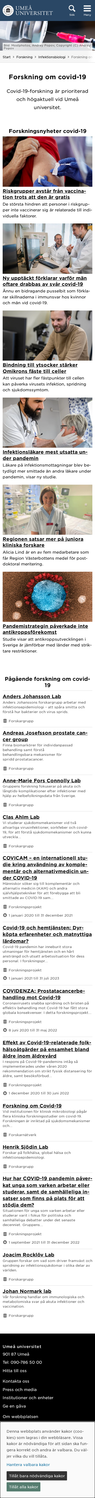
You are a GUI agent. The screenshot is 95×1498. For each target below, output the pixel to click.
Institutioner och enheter (28, 1397)
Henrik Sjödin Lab (25, 1147)
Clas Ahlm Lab (21, 817)
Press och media (20, 1389)
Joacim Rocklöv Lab (28, 1255)
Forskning (24, 57)
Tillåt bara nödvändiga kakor (37, 1475)
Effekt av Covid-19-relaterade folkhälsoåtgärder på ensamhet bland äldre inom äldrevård (47, 1049)
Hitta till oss (15, 1370)
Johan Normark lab (27, 1291)
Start (7, 57)
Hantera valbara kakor (28, 1464)
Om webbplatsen (20, 1416)
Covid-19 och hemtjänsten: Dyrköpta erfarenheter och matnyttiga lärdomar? (47, 934)
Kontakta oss (16, 1380)
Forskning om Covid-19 (32, 1106)
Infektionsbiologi (51, 57)
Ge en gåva (14, 1405)
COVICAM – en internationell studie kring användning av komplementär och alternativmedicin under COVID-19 (46, 868)
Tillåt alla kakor (23, 1486)
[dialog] (47, 1460)
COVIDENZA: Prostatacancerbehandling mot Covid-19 (44, 994)
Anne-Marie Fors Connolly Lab (42, 780)
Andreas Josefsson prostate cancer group (45, 736)
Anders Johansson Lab (32, 696)
